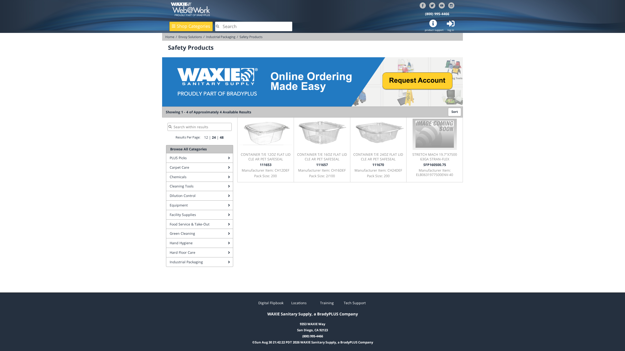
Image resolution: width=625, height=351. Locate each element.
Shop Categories (193, 26)
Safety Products (251, 37)
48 (222, 137)
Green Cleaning (182, 233)
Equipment (179, 205)
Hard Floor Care (182, 252)
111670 (378, 164)
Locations (299, 303)
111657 (322, 164)
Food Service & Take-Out (189, 224)
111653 (265, 164)
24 (214, 137)
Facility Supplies (183, 214)
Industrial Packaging (220, 37)
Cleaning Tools (182, 186)
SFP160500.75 (434, 164)
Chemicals (178, 177)
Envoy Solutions (190, 37)
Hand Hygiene (181, 243)
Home (169, 37)
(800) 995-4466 (437, 13)
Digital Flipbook (270, 303)
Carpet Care (179, 167)
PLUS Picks (178, 158)
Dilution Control (183, 195)
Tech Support (355, 303)
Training (327, 303)
